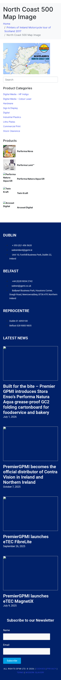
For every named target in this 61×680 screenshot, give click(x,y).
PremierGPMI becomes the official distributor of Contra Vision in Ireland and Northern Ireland (30, 474)
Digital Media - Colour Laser (17, 99)
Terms (20, 672)
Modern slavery (35, 672)
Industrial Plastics (12, 117)
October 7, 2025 (11, 486)
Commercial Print (11, 126)
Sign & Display (10, 108)
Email (6, 644)
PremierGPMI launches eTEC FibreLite (25, 539)
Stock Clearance (11, 131)
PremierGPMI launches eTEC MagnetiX (25, 598)
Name (6, 630)
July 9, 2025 (10, 605)
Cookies (40, 669)
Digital (6, 112)
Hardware (8, 103)
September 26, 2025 (14, 546)
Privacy (51, 669)
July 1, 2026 (10, 416)
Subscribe (12, 660)
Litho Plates (9, 121)
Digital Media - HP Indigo (16, 94)
